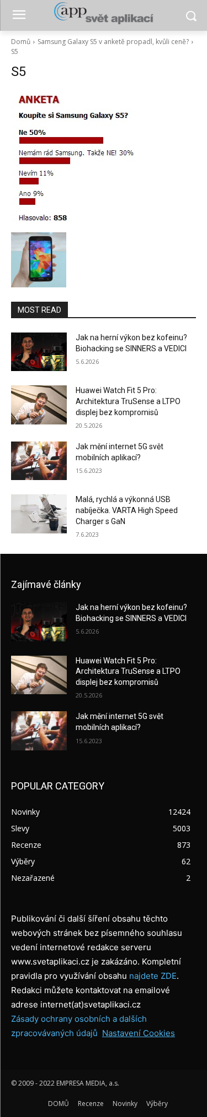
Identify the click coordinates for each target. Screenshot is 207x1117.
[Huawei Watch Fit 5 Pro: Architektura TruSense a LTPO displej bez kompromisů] (39, 404)
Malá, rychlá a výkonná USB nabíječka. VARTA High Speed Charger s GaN (127, 510)
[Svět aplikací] (103, 13)
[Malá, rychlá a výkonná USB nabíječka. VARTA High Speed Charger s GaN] (39, 513)
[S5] (103, 159)
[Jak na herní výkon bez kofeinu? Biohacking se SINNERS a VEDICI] (39, 352)
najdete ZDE (153, 976)
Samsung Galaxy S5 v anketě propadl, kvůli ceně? (113, 41)
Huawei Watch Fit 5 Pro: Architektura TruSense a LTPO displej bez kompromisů (128, 401)
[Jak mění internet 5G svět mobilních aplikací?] (39, 461)
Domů (20, 41)
